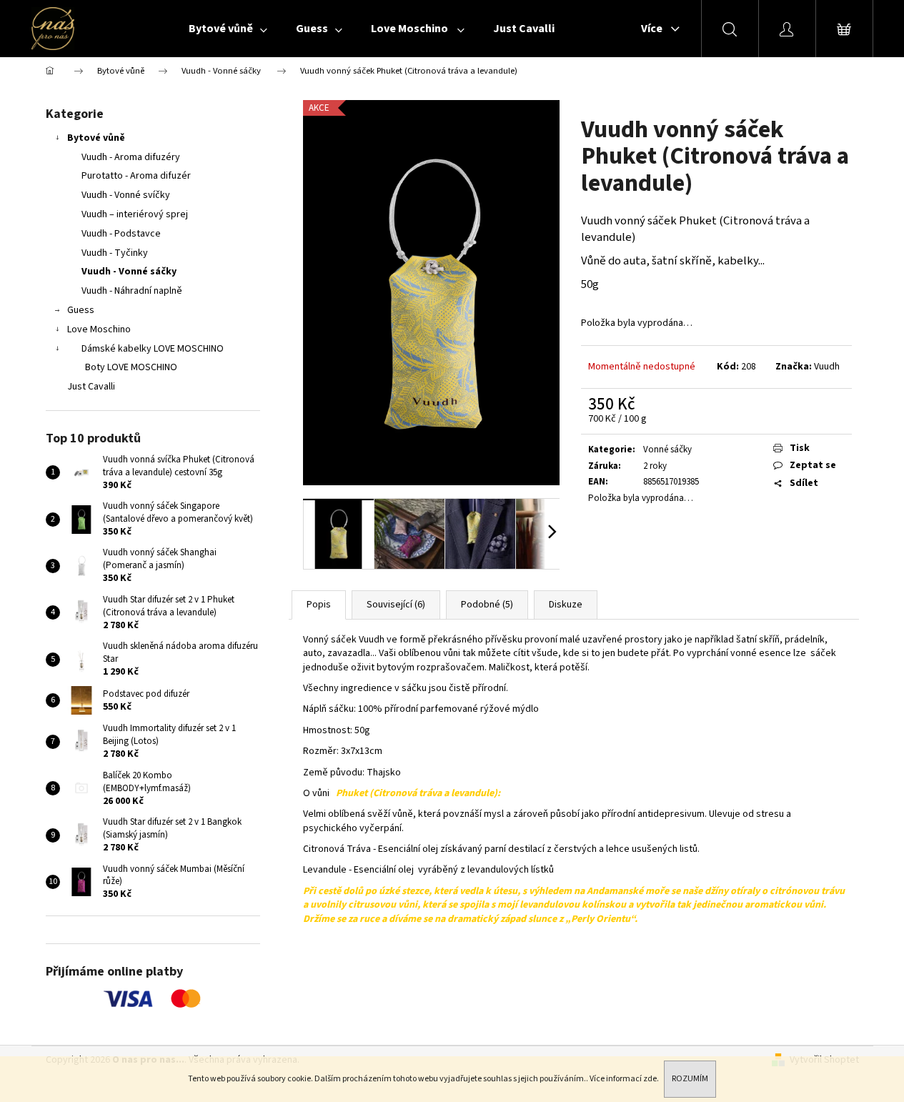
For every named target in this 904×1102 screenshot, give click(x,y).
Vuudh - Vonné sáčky (129, 271)
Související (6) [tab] (396, 604)
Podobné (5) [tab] (487, 604)
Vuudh (827, 366)
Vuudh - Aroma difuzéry (130, 157)
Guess (80, 310)
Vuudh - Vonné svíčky (125, 195)
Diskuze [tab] (565, 604)
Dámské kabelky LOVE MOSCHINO (152, 349)
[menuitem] (228, 28)
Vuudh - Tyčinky (114, 253)
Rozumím (690, 1079)
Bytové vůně (96, 138)
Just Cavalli (91, 386)
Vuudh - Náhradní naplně (131, 291)
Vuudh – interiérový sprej (134, 214)
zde (650, 1079)
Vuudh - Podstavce (121, 234)
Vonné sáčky (667, 449)
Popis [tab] (319, 604)
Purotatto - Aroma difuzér (136, 176)
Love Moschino (99, 329)
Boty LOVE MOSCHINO (131, 367)
